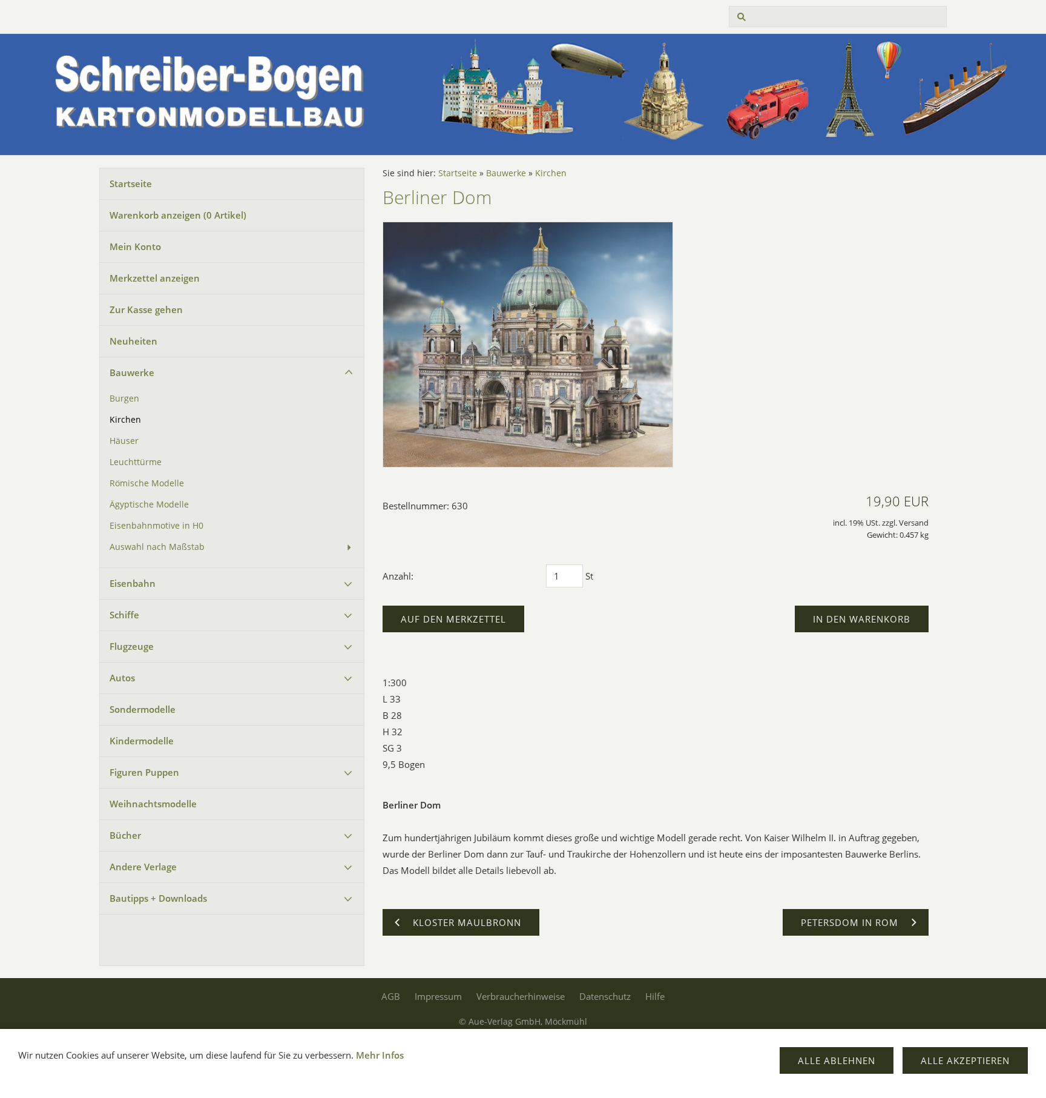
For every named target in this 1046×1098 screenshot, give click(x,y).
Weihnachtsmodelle (153, 804)
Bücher (125, 835)
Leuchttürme (136, 462)
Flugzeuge (132, 646)
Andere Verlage (143, 867)
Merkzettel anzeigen (155, 278)
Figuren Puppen (144, 772)
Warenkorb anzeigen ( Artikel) (178, 215)
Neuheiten (133, 341)
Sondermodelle (143, 709)
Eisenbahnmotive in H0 (156, 525)
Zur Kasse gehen (146, 309)
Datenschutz (605, 996)
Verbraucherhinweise (520, 996)
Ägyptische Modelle (149, 504)
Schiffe (124, 615)
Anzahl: (398, 576)
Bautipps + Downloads (158, 898)
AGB (390, 996)
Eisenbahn (133, 583)
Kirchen (125, 419)
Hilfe (655, 996)
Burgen (124, 398)
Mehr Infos (380, 1055)
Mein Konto (135, 246)
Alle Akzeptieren (965, 1060)
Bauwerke (132, 372)
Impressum (438, 996)
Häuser (124, 440)
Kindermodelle (142, 741)
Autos (122, 678)
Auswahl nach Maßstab (157, 546)
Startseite (131, 183)
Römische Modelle (147, 483)
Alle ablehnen (836, 1060)
